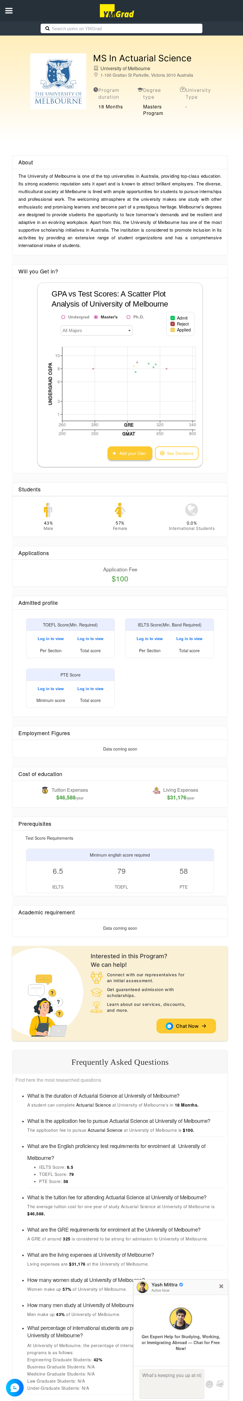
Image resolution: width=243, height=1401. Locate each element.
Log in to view (51, 638)
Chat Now (188, 1026)
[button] (9, 10)
